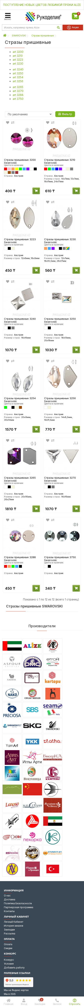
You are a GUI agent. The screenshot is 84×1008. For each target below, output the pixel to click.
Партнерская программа (18, 907)
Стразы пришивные (42, 35)
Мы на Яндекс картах (16, 990)
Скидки (8, 948)
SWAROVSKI (19, 35)
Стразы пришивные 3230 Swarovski (60, 241)
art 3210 (18, 55)
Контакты (9, 911)
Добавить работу (14, 967)
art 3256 (18, 81)
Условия (9, 963)
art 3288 (18, 95)
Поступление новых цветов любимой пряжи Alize (42, 4)
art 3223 (18, 59)
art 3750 (18, 98)
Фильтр (67, 114)
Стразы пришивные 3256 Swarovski (60, 399)
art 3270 (18, 91)
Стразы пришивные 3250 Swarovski (60, 320)
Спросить (74, 1004)
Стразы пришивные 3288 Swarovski (20, 558)
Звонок (57, 1004)
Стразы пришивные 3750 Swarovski (60, 558)
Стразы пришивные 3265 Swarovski (20, 479)
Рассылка (9, 933)
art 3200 (18, 51)
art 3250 (18, 73)
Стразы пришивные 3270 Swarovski (60, 479)
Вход (24, 1004)
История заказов (13, 925)
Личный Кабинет (13, 921)
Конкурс (9, 959)
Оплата (8, 944)
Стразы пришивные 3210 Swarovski (59, 161)
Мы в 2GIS (10, 994)
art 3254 (18, 77)
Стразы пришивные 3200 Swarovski (20, 161)
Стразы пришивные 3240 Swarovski (20, 320)
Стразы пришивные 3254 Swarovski (20, 399)
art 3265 (18, 87)
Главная (8, 1004)
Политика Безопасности (18, 903)
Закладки (9, 929)
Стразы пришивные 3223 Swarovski (20, 241)
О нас (7, 895)
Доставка (9, 899)
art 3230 (18, 63)
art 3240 (18, 69)
